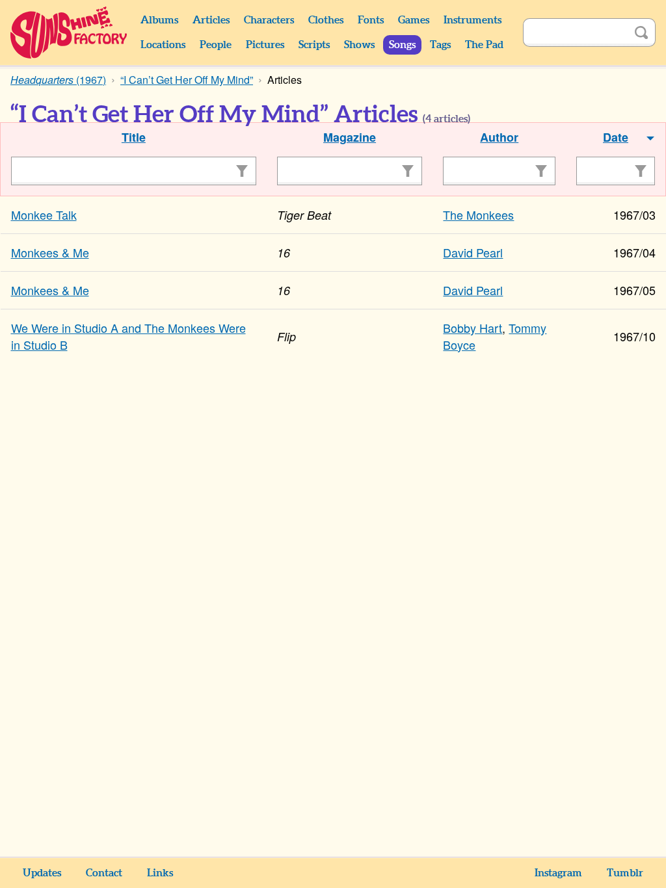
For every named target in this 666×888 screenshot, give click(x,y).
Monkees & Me (50, 252)
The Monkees (478, 214)
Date (615, 137)
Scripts (314, 45)
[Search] (641, 32)
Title (134, 137)
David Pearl (473, 252)
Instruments (472, 20)
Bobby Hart (472, 327)
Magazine (349, 137)
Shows (359, 45)
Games (413, 20)
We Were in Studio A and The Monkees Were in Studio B (128, 335)
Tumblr (625, 873)
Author (499, 137)
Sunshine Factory (69, 33)
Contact (104, 873)
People (216, 45)
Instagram (558, 873)
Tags (440, 45)
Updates (42, 873)
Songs (402, 45)
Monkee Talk (44, 214)
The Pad (484, 45)
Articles (211, 20)
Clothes (325, 20)
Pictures (265, 45)
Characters (269, 20)
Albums (159, 20)
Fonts (371, 20)
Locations (162, 45)
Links (160, 873)
